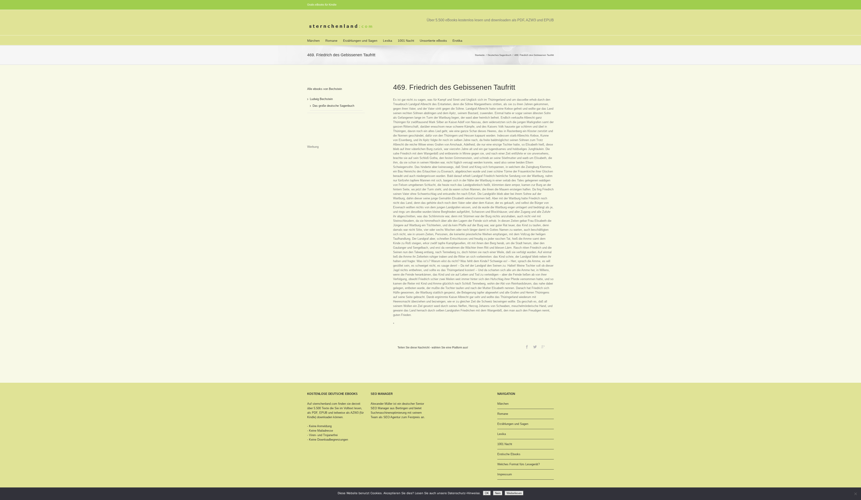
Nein (498, 493)
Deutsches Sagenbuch (499, 55)
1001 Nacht (406, 40)
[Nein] (855, 493)
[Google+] (543, 347)
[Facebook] (527, 347)
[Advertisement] (329, 133)
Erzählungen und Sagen (360, 40)
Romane (331, 40)
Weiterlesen (514, 493)
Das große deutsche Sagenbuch (333, 105)
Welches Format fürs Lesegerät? (518, 464)
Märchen (313, 40)
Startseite (480, 55)
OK (487, 493)
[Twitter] (535, 347)
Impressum (504, 474)
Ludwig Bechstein (321, 99)
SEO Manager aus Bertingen (389, 408)
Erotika (457, 40)
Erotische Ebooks (508, 454)
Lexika (387, 40)
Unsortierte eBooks (433, 40)
